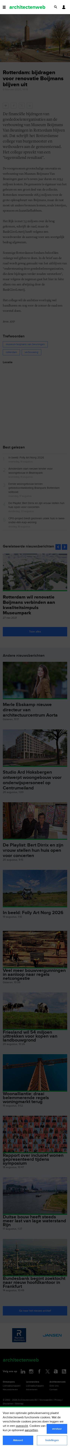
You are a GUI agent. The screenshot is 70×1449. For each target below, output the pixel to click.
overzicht (22, 1426)
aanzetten (31, 1430)
